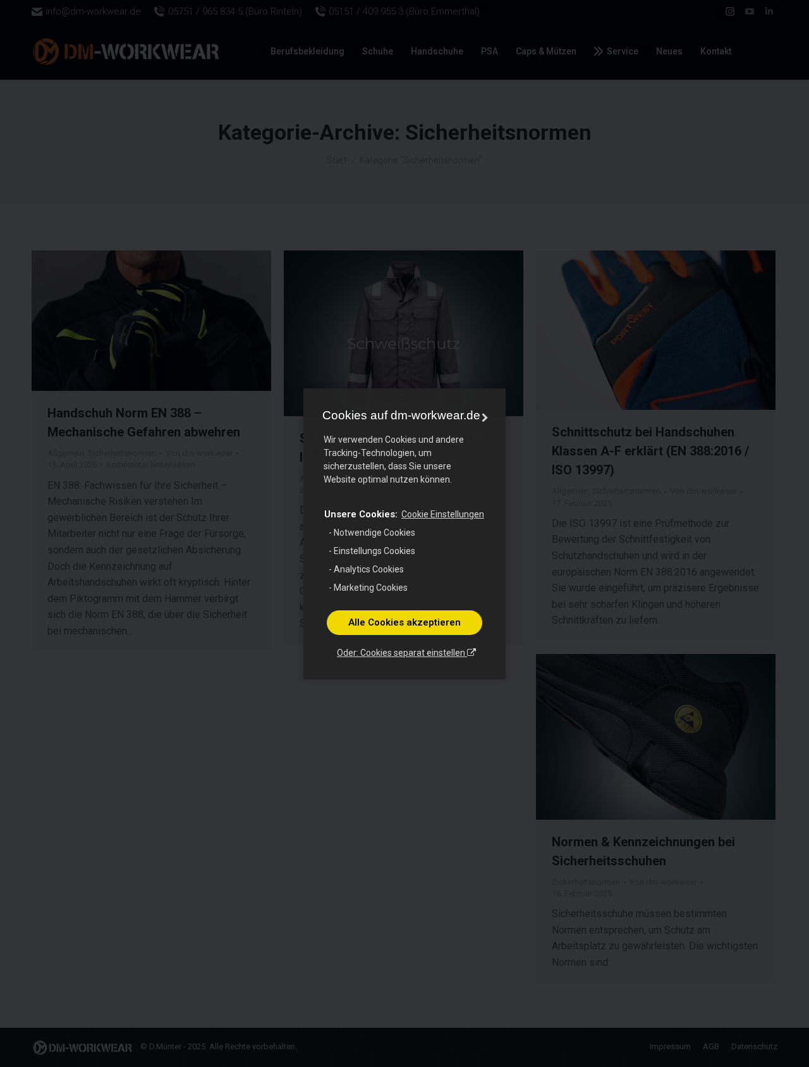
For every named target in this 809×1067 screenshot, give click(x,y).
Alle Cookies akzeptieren (404, 622)
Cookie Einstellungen (442, 514)
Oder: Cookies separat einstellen (402, 653)
